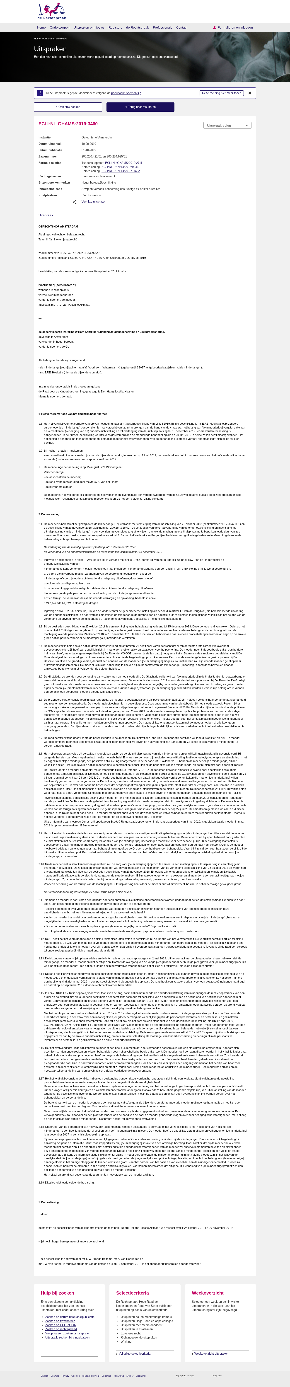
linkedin (243, 1375)
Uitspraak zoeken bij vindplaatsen (67, 1337)
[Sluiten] (249, 93)
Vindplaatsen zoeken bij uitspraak (67, 1333)
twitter (225, 1375)
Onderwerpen (60, 27)
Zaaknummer (48, 156)
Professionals (162, 27)
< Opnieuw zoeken (68, 107)
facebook (231, 1375)
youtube (249, 1375)
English (44, 1376)
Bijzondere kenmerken (54, 182)
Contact (181, 27)
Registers (115, 27)
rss (198, 1375)
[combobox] (227, 125)
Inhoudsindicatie (50, 189)
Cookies (75, 1376)
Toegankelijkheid (90, 1376)
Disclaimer (141, 1376)
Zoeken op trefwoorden (60, 1321)
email (204, 1375)
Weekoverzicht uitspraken (211, 1353)
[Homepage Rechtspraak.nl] (50, 10)
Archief (129, 1376)
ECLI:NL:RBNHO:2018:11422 (121, 171)
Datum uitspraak (50, 143)
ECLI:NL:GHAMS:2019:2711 (123, 163)
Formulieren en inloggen (235, 27)
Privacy (65, 1376)
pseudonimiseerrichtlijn (126, 93)
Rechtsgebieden (50, 176)
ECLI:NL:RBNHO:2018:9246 (120, 167)
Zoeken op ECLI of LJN (60, 1325)
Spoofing (106, 1376)
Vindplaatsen (48, 195)
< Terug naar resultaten (140, 107)
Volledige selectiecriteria (134, 1353)
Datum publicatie (50, 150)
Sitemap (55, 1376)
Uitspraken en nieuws (89, 27)
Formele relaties (50, 163)
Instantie (45, 137)
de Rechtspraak (137, 27)
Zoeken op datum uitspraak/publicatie (69, 1317)
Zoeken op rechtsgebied (61, 1329)
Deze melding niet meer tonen (221, 93)
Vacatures (119, 1376)
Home (41, 27)
